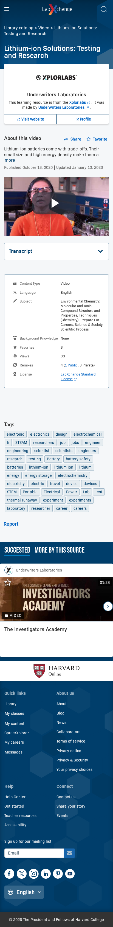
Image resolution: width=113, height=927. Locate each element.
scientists (63, 450)
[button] (56, 251)
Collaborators (68, 731)
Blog (60, 713)
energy (13, 475)
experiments (80, 500)
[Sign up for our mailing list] (69, 853)
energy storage (38, 475)
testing (35, 459)
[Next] (108, 606)
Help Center (15, 796)
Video (43, 27)
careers (80, 508)
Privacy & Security (72, 760)
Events (62, 815)
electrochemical (88, 434)
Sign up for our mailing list (27, 841)
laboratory (16, 508)
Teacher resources (20, 815)
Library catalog (18, 27)
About (61, 703)
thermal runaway (22, 500)
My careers (14, 742)
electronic (15, 434)
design (61, 434)
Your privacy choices (74, 769)
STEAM (21, 442)
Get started (14, 806)
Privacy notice (68, 750)
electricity (16, 483)
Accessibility (15, 824)
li (8, 442)
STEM (12, 491)
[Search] (104, 9)
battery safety (78, 459)
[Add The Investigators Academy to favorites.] (10, 583)
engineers (87, 450)
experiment (53, 500)
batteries (15, 467)
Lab (86, 491)
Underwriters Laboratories (64, 107)
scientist (41, 450)
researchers (43, 442)
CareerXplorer (16, 732)
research (14, 459)
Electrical (52, 491)
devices (90, 483)
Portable (30, 491)
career (61, 508)
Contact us (65, 796)
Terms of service (70, 741)
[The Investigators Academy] (56, 640)
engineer (93, 442)
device (72, 483)
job (63, 442)
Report (11, 524)
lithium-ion (38, 467)
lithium (85, 467)
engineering (17, 450)
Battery (53, 459)
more (10, 160)
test (98, 491)
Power (71, 491)
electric (37, 483)
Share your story (70, 806)
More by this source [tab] (59, 550)
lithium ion (63, 467)
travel (55, 483)
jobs (75, 442)
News (61, 722)
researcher (40, 508)
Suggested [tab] (17, 550)
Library (10, 703)
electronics (40, 434)
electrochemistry (72, 475)
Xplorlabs (80, 102)
